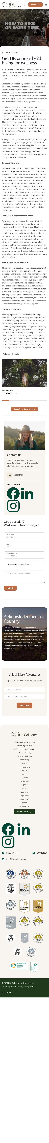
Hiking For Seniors (9, 393)
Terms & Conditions (24, 756)
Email (8, 544)
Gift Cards (24, 789)
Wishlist (24, 803)
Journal (24, 774)
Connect (24, 778)
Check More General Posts (24, 409)
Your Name (10, 535)
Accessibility (24, 760)
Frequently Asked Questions (24, 742)
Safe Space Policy (24, 753)
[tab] (5, 400)
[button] (25, 4)
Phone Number (11, 554)
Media (24, 771)
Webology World (28, 987)
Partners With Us (24, 767)
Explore (24, 785)
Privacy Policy (24, 763)
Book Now (24, 792)
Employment (24, 796)
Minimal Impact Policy (24, 746)
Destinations (24, 781)
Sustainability (24, 799)
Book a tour (35, 4)
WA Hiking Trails (24, 806)
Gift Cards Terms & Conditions (24, 749)
